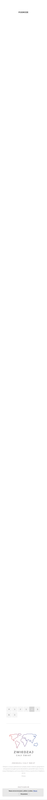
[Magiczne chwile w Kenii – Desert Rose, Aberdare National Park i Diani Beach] (23, 583)
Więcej (24, 776)
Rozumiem (24, 794)
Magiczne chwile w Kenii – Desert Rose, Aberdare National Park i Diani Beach (22, 607)
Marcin (36, 55)
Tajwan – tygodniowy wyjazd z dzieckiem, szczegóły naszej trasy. (20, 251)
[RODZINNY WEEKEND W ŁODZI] (23, 437)
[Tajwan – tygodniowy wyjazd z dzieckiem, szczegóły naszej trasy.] (23, 232)
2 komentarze (18, 260)
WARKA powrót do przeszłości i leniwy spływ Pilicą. (22, 48)
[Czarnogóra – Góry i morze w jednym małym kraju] (23, 306)
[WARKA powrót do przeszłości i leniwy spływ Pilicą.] (23, 29)
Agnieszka (9, 191)
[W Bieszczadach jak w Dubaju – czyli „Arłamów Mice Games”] (23, 93)
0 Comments (18, 191)
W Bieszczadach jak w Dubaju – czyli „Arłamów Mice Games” (21, 111)
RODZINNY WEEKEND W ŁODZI (22, 458)
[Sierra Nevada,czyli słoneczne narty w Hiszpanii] (23, 373)
